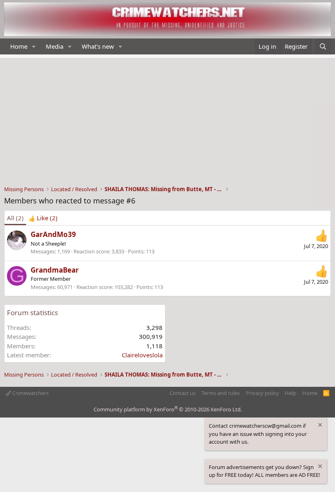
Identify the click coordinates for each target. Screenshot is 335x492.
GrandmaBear (55, 270)
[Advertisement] (167, 120)
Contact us (183, 393)
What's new (98, 46)
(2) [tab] (15, 218)
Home (18, 46)
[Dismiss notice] (319, 426)
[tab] (43, 218)
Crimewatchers (30, 393)
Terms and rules (220, 393)
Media (54, 46)
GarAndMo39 (53, 234)
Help (290, 393)
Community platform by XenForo (168, 409)
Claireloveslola (142, 355)
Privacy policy (262, 393)
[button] (34, 46)
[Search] (323, 46)
